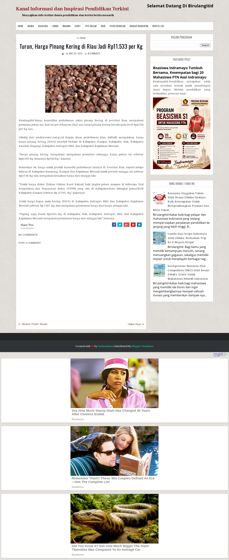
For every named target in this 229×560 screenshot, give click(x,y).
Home (20, 26)
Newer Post (29, 324)
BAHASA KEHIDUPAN (139, 26)
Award (30, 26)
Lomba (55, 26)
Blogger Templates (143, 346)
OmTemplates (106, 346)
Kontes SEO (158, 26)
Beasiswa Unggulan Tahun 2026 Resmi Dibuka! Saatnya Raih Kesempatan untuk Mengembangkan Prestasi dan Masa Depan (181, 202)
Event (78, 26)
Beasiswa (43, 26)
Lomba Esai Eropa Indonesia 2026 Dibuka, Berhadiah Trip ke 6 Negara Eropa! (187, 238)
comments (94, 53)
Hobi (103, 26)
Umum (82, 37)
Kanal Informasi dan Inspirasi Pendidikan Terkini (72, 9)
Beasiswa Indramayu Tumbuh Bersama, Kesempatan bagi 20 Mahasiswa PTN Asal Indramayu (179, 72)
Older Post (134, 324)
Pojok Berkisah (118, 26)
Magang (67, 26)
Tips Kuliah (91, 26)
